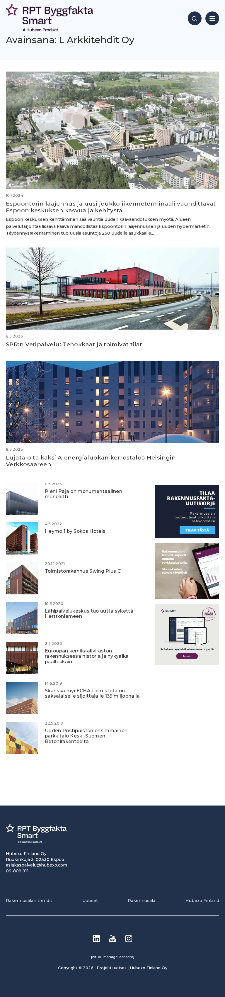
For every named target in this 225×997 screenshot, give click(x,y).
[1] (187, 536)
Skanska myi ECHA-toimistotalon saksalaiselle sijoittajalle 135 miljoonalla (92, 693)
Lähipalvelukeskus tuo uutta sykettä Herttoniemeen (89, 613)
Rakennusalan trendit (29, 900)
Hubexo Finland (202, 900)
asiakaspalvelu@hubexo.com (36, 865)
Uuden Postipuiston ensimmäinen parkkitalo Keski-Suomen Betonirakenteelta (86, 736)
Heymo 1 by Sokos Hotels (75, 531)
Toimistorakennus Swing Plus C (83, 571)
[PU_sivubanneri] (187, 597)
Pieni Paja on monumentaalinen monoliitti (83, 494)
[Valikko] (212, 18)
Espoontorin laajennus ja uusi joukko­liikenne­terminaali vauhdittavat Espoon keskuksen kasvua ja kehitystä (111, 207)
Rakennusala (141, 900)
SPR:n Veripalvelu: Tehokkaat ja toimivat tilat (74, 344)
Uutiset (90, 900)
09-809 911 (17, 871)
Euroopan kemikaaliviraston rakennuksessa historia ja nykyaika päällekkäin (87, 656)
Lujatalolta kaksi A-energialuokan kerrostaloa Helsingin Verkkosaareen (91, 461)
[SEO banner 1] (187, 664)
